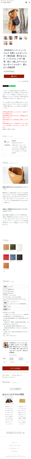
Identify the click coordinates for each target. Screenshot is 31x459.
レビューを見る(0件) (23, 81)
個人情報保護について (14, 448)
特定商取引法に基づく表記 (14, 445)
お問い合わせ (14, 442)
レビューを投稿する (15, 389)
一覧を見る (7, 145)
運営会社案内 (14, 451)
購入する (14, 76)
